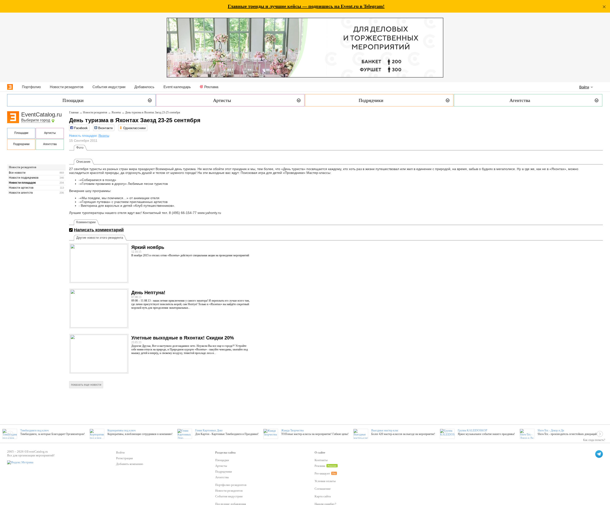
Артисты (50, 133)
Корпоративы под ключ (121, 430)
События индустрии (108, 87)
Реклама (211, 87)
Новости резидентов (66, 87)
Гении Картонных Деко (209, 430)
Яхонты (116, 112)
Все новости (17, 172)
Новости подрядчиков (23, 177)
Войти (584, 87)
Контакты (321, 460)
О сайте (320, 452)
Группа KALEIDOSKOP (472, 430)
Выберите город (35, 120)
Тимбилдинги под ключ (34, 430)
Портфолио (31, 87)
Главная (74, 112)
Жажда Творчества (292, 430)
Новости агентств (21, 192)
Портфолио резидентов (230, 485)
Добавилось (144, 87)
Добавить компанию (129, 464)
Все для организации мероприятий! (31, 455)
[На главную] (10, 87)
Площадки (21, 133)
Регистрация (124, 458)
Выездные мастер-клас (384, 430)
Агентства (50, 144)
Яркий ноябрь (147, 247)
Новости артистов (21, 187)
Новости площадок (22, 182)
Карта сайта (323, 496)
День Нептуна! (148, 292)
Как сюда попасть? (594, 440)
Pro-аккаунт (322, 473)
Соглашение (323, 488)
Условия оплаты (325, 481)
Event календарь (177, 87)
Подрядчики (21, 144)
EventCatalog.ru (41, 114)
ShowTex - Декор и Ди (551, 430)
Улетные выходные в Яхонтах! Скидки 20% (182, 337)
